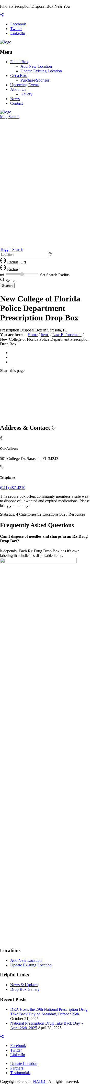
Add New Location (36, 66)
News (15, 98)
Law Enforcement (67, 334)
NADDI (40, 1081)
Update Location (23, 1063)
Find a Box (19, 62)
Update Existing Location (41, 71)
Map (3, 116)
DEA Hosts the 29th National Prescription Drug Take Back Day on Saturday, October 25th (48, 1011)
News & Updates (24, 985)
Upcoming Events (24, 85)
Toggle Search (11, 249)
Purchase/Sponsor (34, 80)
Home (33, 334)
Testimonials (20, 1073)
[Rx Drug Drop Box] (5, 42)
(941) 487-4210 (12, 487)
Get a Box (18, 75)
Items (45, 334)
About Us (18, 89)
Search (13, 116)
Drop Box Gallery (25, 989)
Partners (16, 1068)
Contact (16, 103)
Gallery (26, 94)
